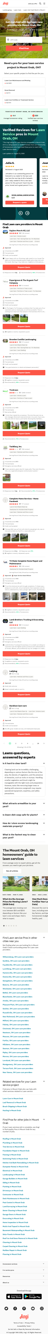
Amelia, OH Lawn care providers (16, 1001)
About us (6, 1283)
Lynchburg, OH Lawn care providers (17, 969)
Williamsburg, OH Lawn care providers (18, 957)
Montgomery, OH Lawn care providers (18, 1064)
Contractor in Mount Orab (13, 1194)
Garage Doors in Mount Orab (14, 1214)
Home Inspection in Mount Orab (15, 1222)
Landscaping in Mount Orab (14, 1174)
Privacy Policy (30, 1323)
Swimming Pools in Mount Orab (15, 1159)
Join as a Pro (32, 4)
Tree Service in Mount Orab (13, 1147)
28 (38, 743)
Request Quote (24, 267)
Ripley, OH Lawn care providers (15, 1052)
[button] (6, 318)
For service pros (8, 1270)
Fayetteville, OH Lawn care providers (17, 965)
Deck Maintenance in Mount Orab (16, 1198)
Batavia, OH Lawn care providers (16, 985)
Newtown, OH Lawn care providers (16, 1032)
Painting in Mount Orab (12, 1186)
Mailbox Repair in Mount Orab (15, 1250)
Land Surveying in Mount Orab (15, 1206)
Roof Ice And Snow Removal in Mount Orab (20, 1238)
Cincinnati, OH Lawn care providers (17, 1028)
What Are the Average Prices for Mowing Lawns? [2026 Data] (15, 902)
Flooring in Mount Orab (12, 1254)
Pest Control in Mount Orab (14, 1202)
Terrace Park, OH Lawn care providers (18, 1068)
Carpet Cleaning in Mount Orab (15, 1246)
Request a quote (20, 202)
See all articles (12, 871)
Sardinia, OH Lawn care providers (16, 961)
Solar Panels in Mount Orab (14, 1234)
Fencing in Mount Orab (12, 1155)
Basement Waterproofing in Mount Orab (18, 1230)
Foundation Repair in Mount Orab (16, 1151)
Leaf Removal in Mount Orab (14, 1102)
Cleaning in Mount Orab (12, 1242)
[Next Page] (44, 743)
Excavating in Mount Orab (13, 1218)
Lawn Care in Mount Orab (13, 1098)
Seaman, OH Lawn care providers (16, 1048)
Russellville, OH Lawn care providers (17, 1012)
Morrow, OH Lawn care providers (16, 1056)
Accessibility (23, 1326)
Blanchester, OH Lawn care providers (17, 997)
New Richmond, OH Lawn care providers (19, 1016)
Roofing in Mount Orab (12, 1139)
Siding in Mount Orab (11, 1182)
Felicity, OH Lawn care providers (16, 1024)
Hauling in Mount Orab (12, 1110)
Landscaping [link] (7, 10)
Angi (34, 895)
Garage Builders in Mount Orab (15, 1178)
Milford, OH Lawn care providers (16, 1020)
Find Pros (24, 48)
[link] (7, 196)
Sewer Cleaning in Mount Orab (15, 1210)
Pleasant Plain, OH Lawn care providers (19, 1005)
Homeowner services (10, 1264)
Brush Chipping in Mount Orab (15, 1106)
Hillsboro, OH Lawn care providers (16, 1044)
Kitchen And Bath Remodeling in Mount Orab (21, 1163)
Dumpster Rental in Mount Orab (15, 1166)
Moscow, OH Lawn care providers (16, 1036)
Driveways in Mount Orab (13, 1190)
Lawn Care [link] (17, 10)
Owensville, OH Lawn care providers (17, 977)
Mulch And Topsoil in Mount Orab (16, 1226)
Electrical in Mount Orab (12, 1170)
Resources (6, 1276)
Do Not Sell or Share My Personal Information (24, 1329)
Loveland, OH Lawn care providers (16, 1060)
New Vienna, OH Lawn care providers (17, 1072)
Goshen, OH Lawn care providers (16, 1008)
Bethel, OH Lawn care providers (15, 993)
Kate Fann (7, 895)
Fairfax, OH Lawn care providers (16, 1040)
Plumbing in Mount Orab (12, 1143)
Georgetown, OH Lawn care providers (18, 981)
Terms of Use (18, 1323)
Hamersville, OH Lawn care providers (18, 973)
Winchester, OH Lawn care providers (17, 989)
